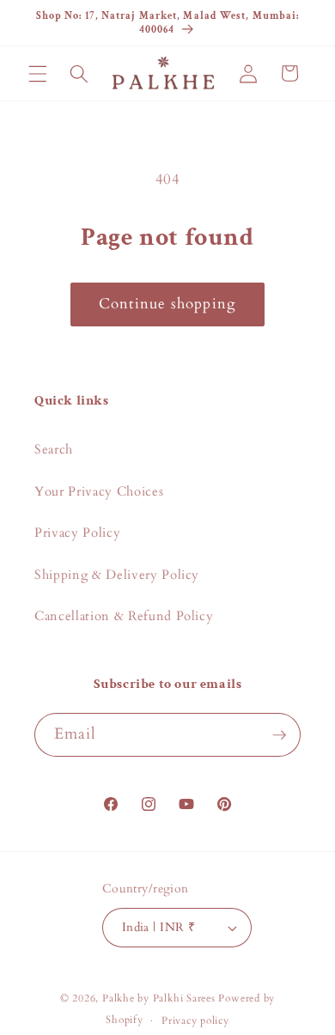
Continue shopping (167, 304)
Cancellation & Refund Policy (123, 616)
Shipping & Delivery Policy (116, 575)
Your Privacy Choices (98, 492)
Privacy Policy (77, 533)
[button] (37, 73)
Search (53, 450)
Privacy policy (195, 1020)
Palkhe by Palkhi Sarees (159, 998)
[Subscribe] (279, 735)
